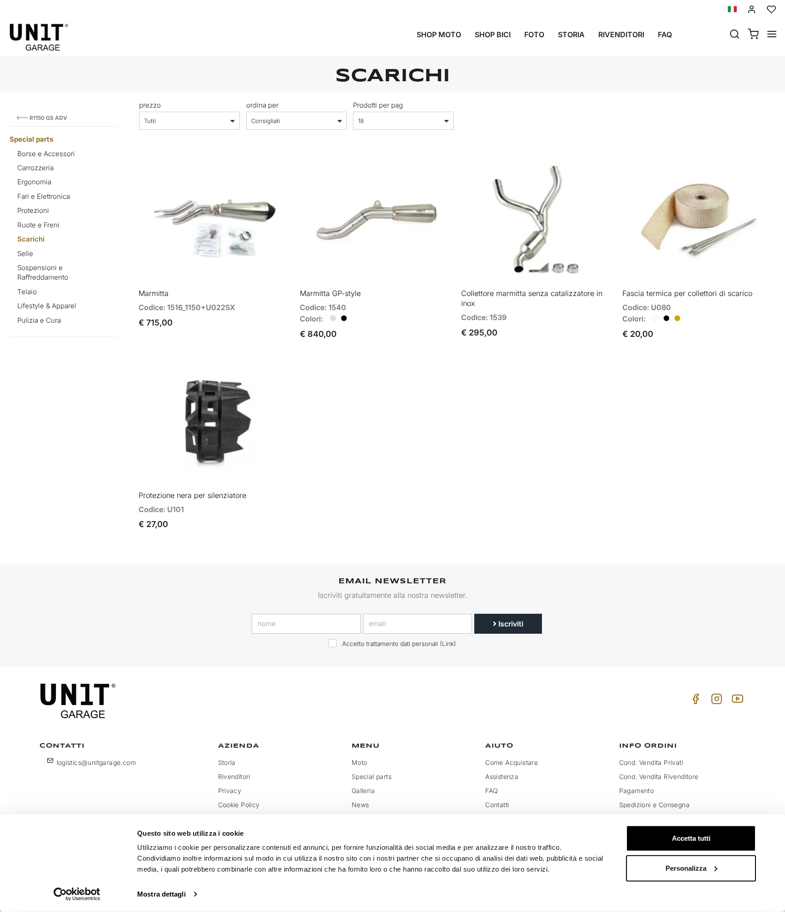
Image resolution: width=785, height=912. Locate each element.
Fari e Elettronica (43, 196)
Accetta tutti (691, 838)
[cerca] (734, 35)
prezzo (150, 105)
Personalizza (686, 868)
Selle (25, 253)
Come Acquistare (511, 762)
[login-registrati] (751, 9)
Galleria (363, 790)
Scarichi (31, 239)
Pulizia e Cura (39, 320)
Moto (360, 762)
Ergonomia (34, 181)
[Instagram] (715, 701)
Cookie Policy (239, 804)
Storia (571, 34)
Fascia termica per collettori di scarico (687, 293)
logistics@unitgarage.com (96, 762)
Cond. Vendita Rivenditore (659, 776)
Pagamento (636, 790)
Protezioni (33, 210)
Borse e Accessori (46, 153)
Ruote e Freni (38, 225)
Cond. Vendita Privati (651, 762)
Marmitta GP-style (330, 293)
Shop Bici (493, 34)
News (360, 804)
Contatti (497, 804)
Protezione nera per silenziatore (192, 495)
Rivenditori (621, 34)
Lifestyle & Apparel (46, 305)
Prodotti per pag (378, 105)
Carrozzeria (35, 167)
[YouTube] (736, 701)
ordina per (262, 105)
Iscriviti (510, 623)
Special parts (31, 139)
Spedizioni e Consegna (654, 804)
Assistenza (501, 776)
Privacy (230, 790)
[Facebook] (694, 701)
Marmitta (154, 293)
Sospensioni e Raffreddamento (42, 272)
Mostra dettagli (161, 894)
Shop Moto (439, 34)
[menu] (771, 35)
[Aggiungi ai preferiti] (259, 170)
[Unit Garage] (79, 701)
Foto (534, 34)
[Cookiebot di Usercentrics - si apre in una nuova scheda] (77, 894)
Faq (665, 34)
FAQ (491, 790)
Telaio (27, 291)
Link (448, 643)
